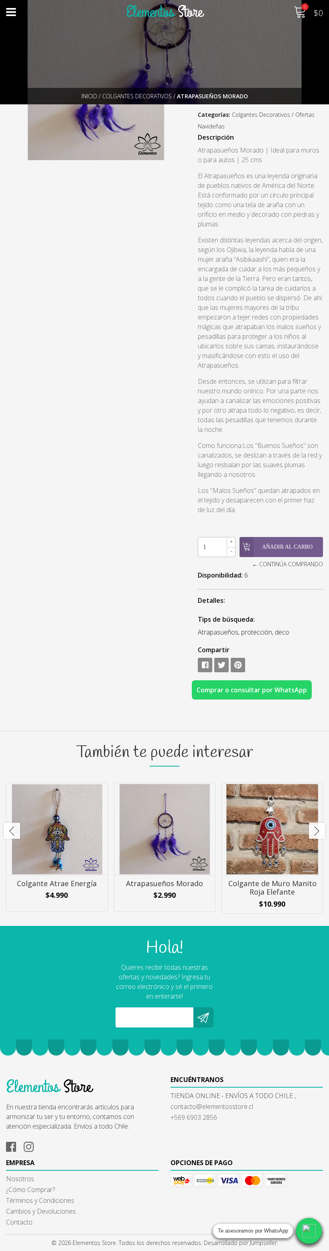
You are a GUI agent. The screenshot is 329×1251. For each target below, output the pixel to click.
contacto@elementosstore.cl (212, 1106)
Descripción (216, 137)
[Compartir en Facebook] (205, 665)
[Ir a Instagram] (32, 1145)
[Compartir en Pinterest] (238, 665)
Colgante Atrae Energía (57, 883)
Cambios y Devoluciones (41, 1211)
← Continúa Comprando (287, 564)
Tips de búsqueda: (226, 619)
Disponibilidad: (220, 575)
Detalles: (211, 600)
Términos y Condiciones (40, 1200)
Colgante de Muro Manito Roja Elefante (272, 888)
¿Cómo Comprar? (30, 1189)
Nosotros (20, 1178)
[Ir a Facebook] (14, 1145)
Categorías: (214, 114)
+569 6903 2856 (194, 1117)
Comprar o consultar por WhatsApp (252, 690)
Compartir (213, 649)
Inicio (89, 96)
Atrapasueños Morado (164, 883)
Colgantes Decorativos (137, 96)
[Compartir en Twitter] (221, 665)
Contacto (19, 1222)
